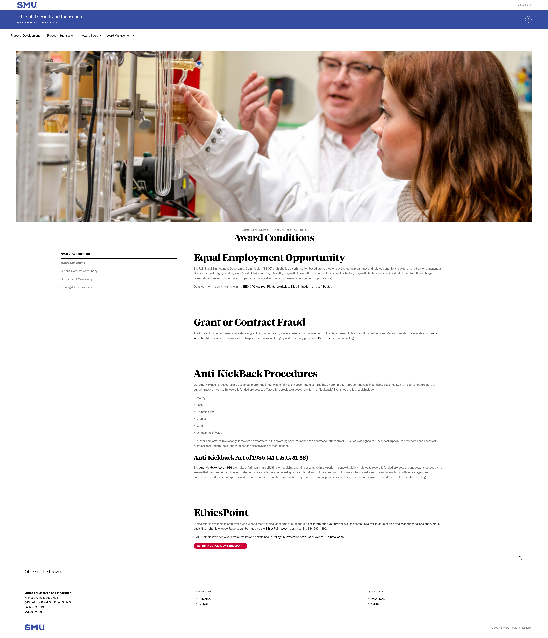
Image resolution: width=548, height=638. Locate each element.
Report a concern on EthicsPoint (220, 545)
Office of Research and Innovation (49, 16)
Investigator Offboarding (76, 287)
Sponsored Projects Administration (36, 22)
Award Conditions (73, 262)
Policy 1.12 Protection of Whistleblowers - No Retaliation (308, 537)
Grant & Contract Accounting (79, 271)
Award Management (282, 230)
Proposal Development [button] (25, 35)
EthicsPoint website (278, 528)
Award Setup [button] (90, 35)
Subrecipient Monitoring (76, 279)
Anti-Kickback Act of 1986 (215, 467)
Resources (378, 599)
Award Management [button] (119, 35)
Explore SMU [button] (525, 5)
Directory (324, 338)
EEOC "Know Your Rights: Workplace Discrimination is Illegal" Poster (287, 286)
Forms (375, 603)
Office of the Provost (44, 572)
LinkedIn (204, 603)
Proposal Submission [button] (61, 35)
